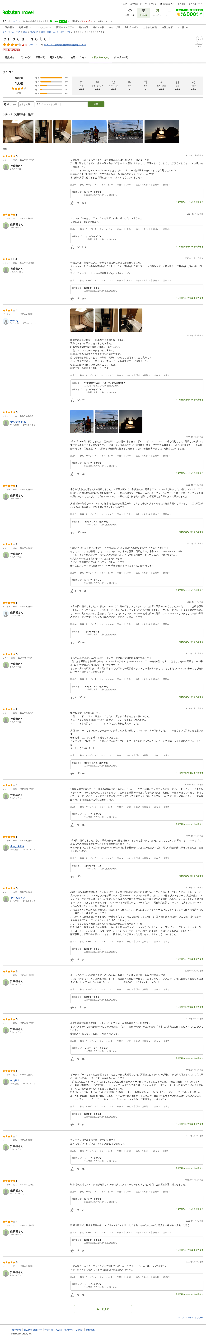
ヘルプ (124, 4)
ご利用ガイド (136, 4)
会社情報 (16, 1330)
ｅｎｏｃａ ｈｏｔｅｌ (27, 39)
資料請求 (90, 1330)
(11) (57, 57)
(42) (100, 57)
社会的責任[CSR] (53, 1330)
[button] (18, 131)
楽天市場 (181, 4)
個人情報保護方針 (33, 1330)
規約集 (79, 1330)
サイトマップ (151, 4)
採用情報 (68, 1330)
